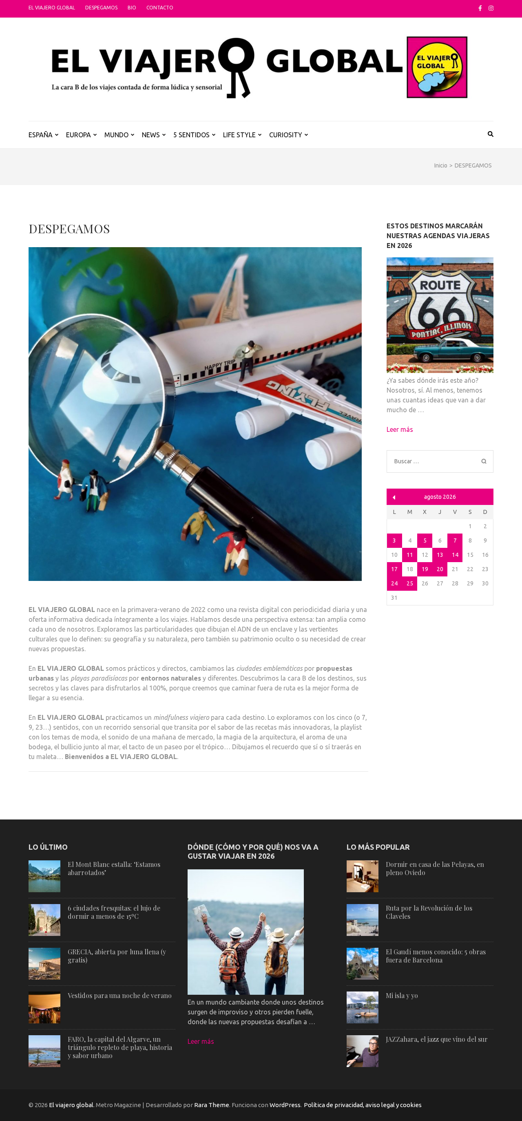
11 (410, 555)
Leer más (400, 429)
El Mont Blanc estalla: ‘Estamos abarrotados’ (114, 868)
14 (455, 555)
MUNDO (116, 134)
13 (440, 555)
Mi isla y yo (402, 995)
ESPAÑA (41, 134)
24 (394, 583)
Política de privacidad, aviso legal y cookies (363, 1104)
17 (394, 569)
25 (410, 583)
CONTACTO (159, 7)
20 (440, 569)
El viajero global (52, 7)
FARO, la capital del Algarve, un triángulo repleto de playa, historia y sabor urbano (120, 1047)
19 (425, 569)
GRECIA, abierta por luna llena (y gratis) (117, 955)
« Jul (394, 497)
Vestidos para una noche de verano (120, 995)
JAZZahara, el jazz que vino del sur (437, 1039)
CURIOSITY (285, 134)
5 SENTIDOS (191, 134)
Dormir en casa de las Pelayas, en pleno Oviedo (435, 868)
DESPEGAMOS (101, 7)
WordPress (285, 1104)
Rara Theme (211, 1104)
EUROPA (78, 134)
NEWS (151, 134)
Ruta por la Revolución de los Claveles (429, 912)
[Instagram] (491, 8)
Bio (132, 7)
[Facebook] (480, 8)
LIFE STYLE (239, 134)
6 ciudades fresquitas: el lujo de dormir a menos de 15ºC (114, 912)
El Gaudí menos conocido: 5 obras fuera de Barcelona (436, 955)
